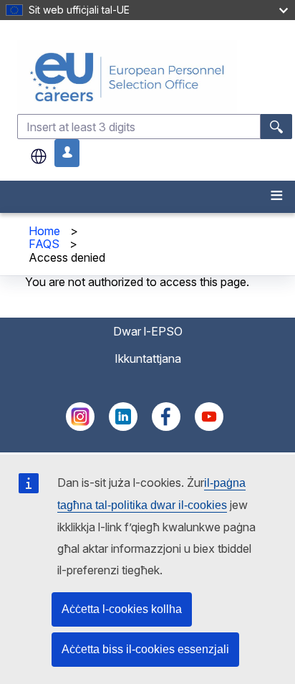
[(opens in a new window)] (80, 426)
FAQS (44, 243)
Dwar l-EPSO (148, 331)
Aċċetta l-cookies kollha (122, 609)
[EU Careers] (154, 77)
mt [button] (38, 156)
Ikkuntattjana (148, 358)
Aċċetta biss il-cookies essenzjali (145, 649)
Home (44, 230)
